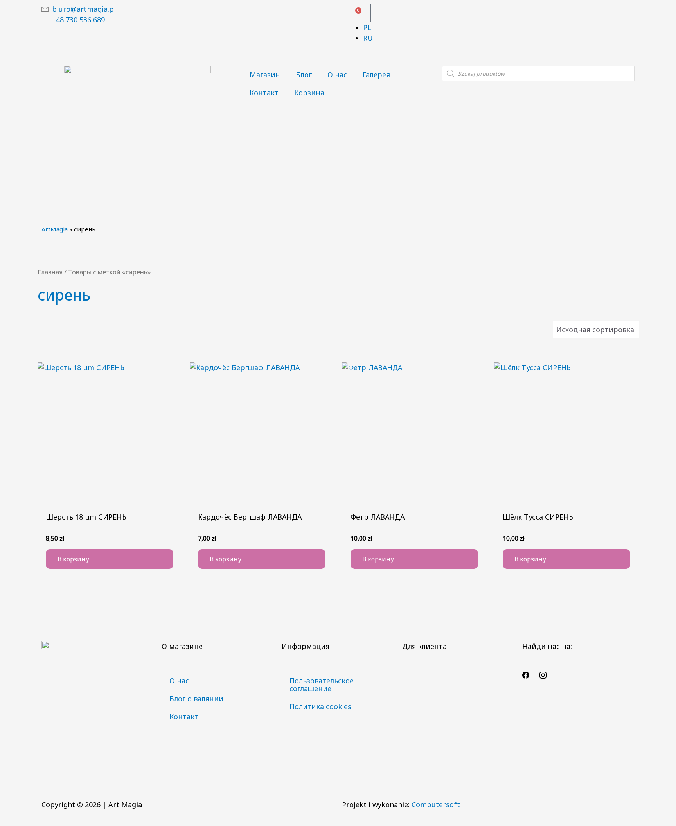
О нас (337, 74)
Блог (304, 74)
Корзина (309, 92)
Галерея (376, 74)
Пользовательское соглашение (321, 684)
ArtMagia (54, 229)
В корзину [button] (73, 559)
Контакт (264, 92)
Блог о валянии (196, 698)
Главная (50, 271)
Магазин (265, 74)
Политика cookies (320, 706)
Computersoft (436, 804)
